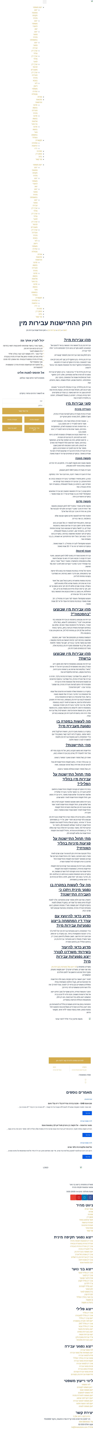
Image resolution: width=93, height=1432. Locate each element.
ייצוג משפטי (37, 7)
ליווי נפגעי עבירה (86, 1121)
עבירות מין (52, 330)
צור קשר (39, 159)
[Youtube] (79, 1197)
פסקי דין (39, 154)
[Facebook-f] (90, 1197)
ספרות (39, 151)
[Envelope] (73, 1197)
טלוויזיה (34, 143)
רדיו (35, 148)
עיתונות (34, 146)
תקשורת (39, 140)
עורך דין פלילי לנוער (34, 59)
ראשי (65, 330)
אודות (40, 97)
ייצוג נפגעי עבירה (35, 45)
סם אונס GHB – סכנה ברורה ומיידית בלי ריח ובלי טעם (70, 1103)
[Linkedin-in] (84, 1197)
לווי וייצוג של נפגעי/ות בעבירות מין (64, 967)
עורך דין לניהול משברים (34, 67)
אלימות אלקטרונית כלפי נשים (80, 1147)
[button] (44, 2)
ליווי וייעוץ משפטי (34, 86)
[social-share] (67, 1080)
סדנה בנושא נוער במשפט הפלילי (34, 132)
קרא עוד (87, 1113)
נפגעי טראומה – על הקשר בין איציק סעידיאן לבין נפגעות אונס (67, 1125)
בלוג (40, 157)
